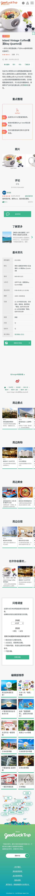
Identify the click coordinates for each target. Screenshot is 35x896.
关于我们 (17, 867)
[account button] (27, 3)
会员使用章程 (17, 876)
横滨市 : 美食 (14, 389)
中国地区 (7, 805)
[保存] (33, 33)
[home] (9, 3)
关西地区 (14, 804)
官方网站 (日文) (19, 334)
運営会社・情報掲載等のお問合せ (17, 884)
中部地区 (19, 812)
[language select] (23, 3)
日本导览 (11, 387)
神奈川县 (25, 387)
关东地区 (18, 387)
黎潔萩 (9, 192)
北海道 (27, 793)
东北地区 (28, 804)
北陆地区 (18, 801)
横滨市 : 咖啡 (24, 389)
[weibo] (17, 381)
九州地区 (4, 814)
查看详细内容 (29, 196)
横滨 (25, 85)
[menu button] (32, 3)
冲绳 (8, 798)
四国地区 (12, 812)
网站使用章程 (17, 871)
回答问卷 (17, 657)
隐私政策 (17, 880)
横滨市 (6, 389)
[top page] (5, 387)
